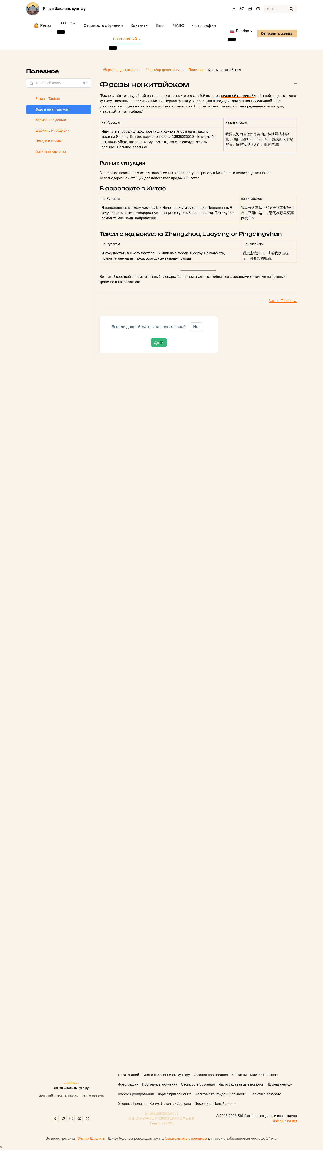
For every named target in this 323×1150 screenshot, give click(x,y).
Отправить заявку (277, 33)
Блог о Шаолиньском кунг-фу (166, 1075)
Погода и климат (48, 141)
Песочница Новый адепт (214, 1103)
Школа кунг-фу (280, 1084)
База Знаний (128, 1075)
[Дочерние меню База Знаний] (113, 47)
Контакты (139, 25)
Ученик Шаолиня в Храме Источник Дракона (154, 1103)
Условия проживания (210, 1075)
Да (158, 342)
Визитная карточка (50, 151)
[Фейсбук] (234, 8)
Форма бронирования (136, 1094)
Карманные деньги (50, 120)
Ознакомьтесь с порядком (186, 1138)
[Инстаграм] (250, 8)
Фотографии (204, 25)
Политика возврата (265, 1094)
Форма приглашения (174, 1094)
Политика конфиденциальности (220, 1094)
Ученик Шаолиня (91, 1138)
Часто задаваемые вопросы (241, 1084)
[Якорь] (147, 163)
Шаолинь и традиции (52, 130)
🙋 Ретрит (43, 25)
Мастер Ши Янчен (265, 1075)
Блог (160, 25)
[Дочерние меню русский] (232, 39)
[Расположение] (87, 1118)
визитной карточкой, (237, 96)
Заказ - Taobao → (283, 301)
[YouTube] (258, 8)
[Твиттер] (241, 8)
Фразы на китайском (52, 109)
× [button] (1, 1147)
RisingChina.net (284, 1121)
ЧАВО (178, 25)
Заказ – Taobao (47, 99)
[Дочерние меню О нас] (61, 31)
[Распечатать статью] (295, 81)
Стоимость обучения (103, 25)
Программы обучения (160, 1084)
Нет (196, 326)
